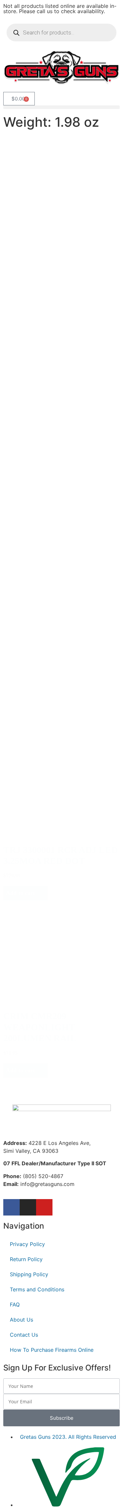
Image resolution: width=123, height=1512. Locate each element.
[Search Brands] (40, 304)
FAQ (15, 1304)
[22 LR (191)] (31, 258)
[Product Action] (42, 500)
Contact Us (24, 1334)
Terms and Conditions (37, 1289)
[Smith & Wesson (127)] (40, 318)
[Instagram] (28, 1207)
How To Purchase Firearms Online (51, 1350)
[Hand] (31, 426)
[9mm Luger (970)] (31, 244)
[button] (61, 107)
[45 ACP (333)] (31, 251)
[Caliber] (31, 237)
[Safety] (44, 692)
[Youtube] (44, 1207)
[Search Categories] (52, 162)
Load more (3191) (40, 1088)
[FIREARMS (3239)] (52, 169)
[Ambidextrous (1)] (31, 432)
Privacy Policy (27, 1244)
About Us (21, 1319)
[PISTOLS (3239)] (52, 183)
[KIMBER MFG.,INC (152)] (40, 311)
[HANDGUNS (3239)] (52, 176)
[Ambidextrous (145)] (44, 706)
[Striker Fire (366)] (42, 514)
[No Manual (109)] (44, 713)
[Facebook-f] (11, 1207)
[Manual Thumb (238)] (44, 699)
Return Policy (26, 1259)
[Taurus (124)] (40, 325)
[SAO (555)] (42, 507)
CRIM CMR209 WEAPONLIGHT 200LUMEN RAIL (39, 1027)
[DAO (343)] (42, 521)
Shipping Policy (29, 1274)
